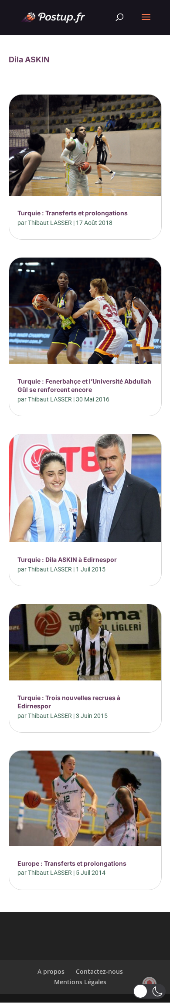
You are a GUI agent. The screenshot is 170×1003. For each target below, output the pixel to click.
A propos (51, 971)
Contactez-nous (99, 971)
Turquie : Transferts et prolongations (72, 213)
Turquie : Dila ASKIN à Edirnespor (67, 559)
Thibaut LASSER (50, 222)
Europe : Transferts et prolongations (71, 863)
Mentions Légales (80, 982)
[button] (149, 991)
